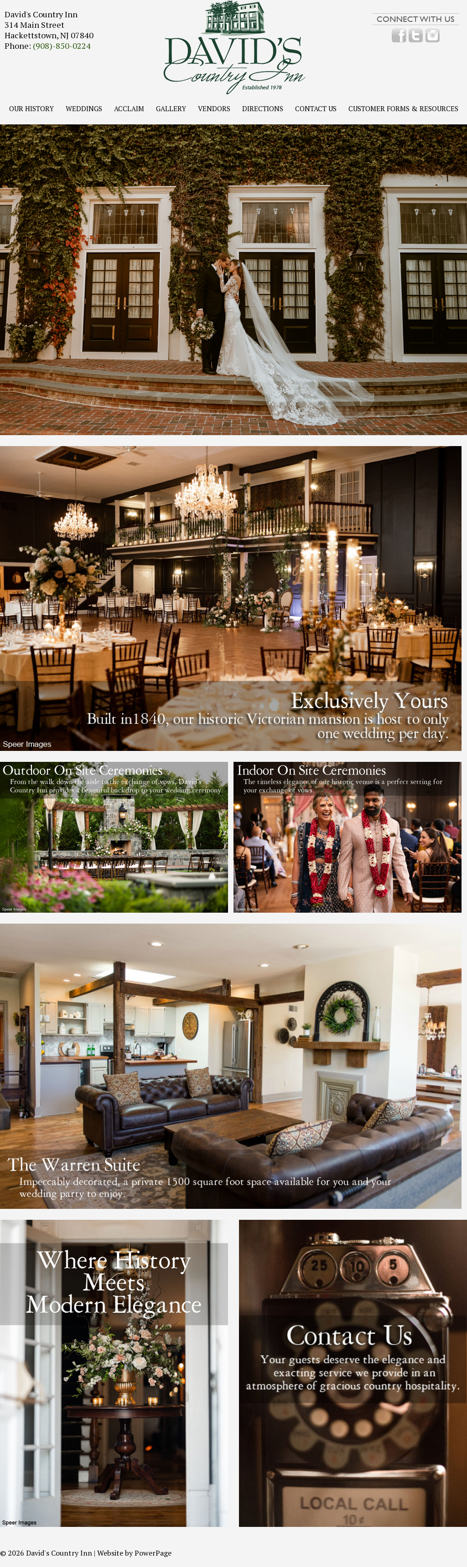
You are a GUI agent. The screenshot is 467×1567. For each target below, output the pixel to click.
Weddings (84, 109)
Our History (31, 109)
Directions (262, 109)
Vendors (214, 109)
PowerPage (153, 1553)
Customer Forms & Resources (403, 109)
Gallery (171, 109)
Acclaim (129, 109)
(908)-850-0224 (62, 45)
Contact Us (316, 109)
